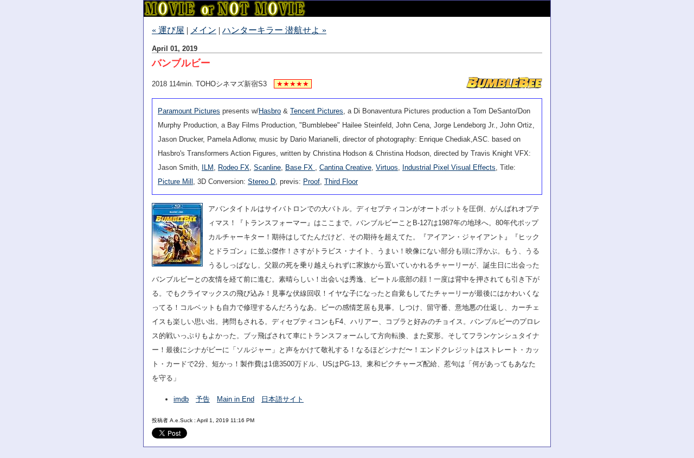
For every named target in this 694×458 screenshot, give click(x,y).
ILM (208, 167)
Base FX (300, 167)
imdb (181, 399)
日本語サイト (282, 399)
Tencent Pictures (316, 111)
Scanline (267, 167)
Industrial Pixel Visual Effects (449, 167)
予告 (203, 399)
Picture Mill (175, 181)
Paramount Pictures (189, 111)
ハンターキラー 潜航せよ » (274, 30)
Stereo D (261, 181)
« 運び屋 (168, 30)
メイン (203, 30)
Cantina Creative (345, 167)
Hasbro (270, 111)
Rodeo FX (233, 167)
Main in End (235, 399)
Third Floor (341, 181)
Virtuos (387, 167)
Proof (311, 181)
